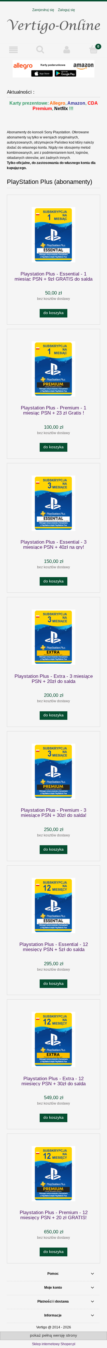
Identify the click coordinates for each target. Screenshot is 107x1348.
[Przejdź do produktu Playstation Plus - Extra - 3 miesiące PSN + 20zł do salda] (53, 637)
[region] (53, 69)
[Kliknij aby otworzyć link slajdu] (53, 69)
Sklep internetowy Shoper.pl (53, 1344)
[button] (13, 50)
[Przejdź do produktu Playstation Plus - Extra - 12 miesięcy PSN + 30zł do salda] (53, 1039)
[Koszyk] (93, 49)
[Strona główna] (53, 25)
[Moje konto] (67, 50)
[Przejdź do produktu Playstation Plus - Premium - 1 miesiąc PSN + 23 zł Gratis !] (53, 369)
